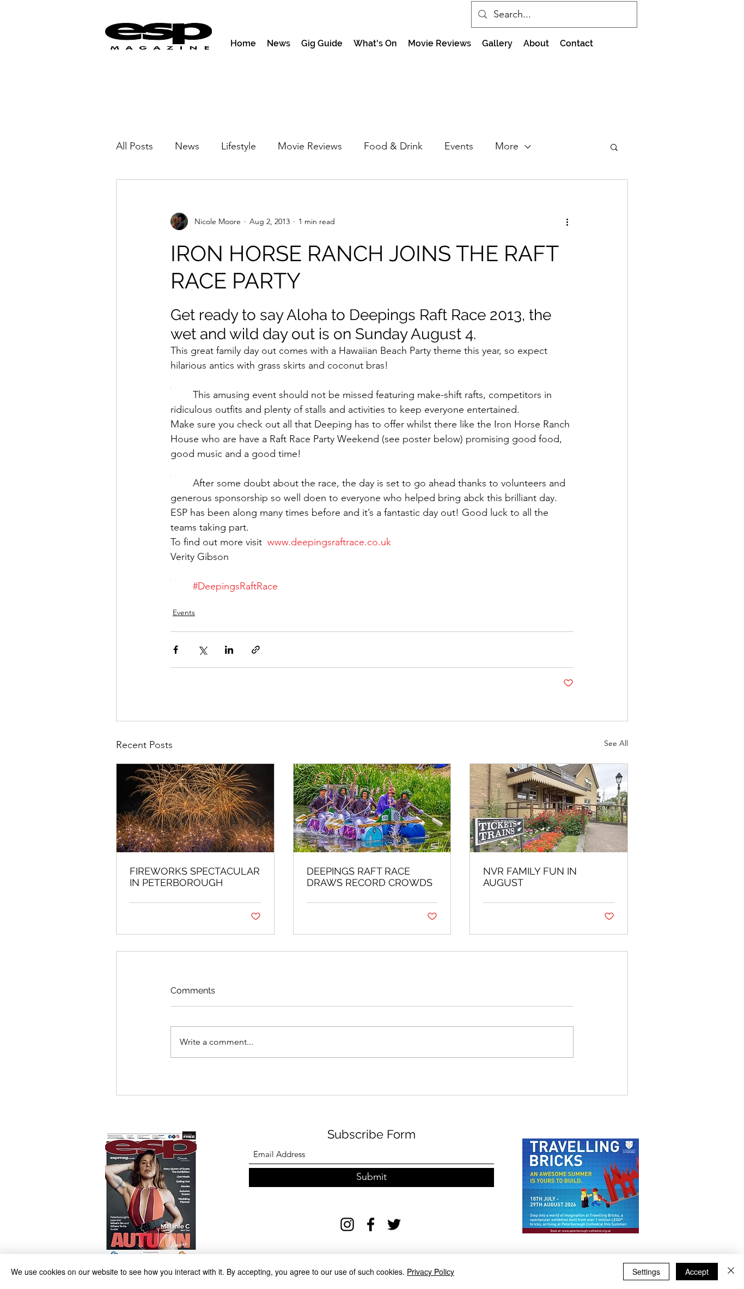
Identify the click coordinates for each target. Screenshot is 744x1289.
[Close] (730, 1271)
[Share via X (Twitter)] (202, 649)
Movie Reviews (310, 146)
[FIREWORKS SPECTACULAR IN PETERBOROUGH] (195, 808)
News (187, 146)
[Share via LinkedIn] (229, 649)
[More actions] (567, 221)
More (507, 146)
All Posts (134, 146)
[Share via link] (256, 649)
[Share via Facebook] (175, 649)
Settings (646, 1271)
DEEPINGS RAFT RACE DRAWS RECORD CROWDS (369, 876)
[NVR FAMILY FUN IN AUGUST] (548, 808)
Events (458, 146)
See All (616, 743)
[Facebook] (371, 1224)
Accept (697, 1271)
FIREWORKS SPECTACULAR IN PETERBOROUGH (195, 876)
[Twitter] (394, 1224)
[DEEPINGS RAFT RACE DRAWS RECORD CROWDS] (372, 808)
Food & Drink (393, 146)
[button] (614, 146)
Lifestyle (238, 146)
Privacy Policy (430, 1271)
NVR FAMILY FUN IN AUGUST (530, 876)
